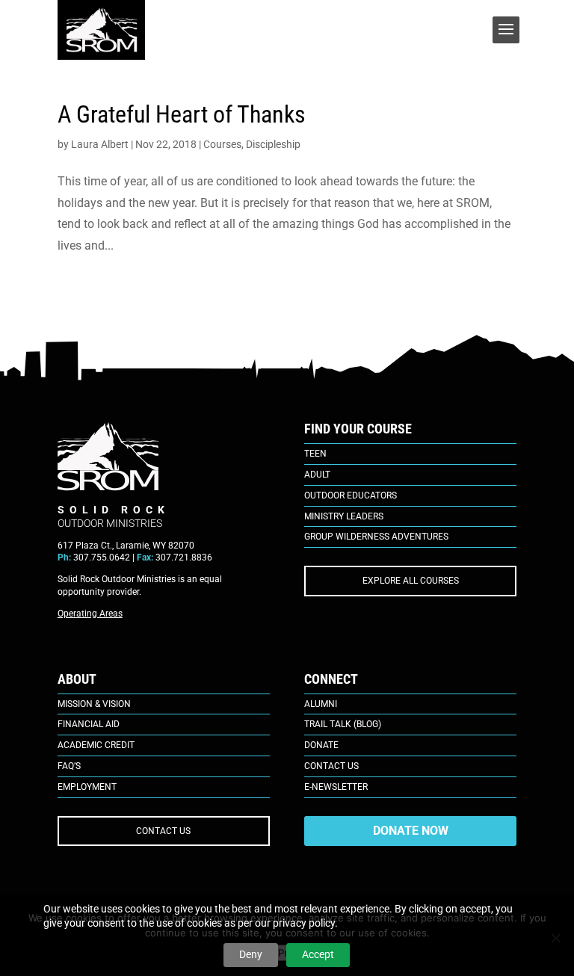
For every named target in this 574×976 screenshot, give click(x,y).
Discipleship (273, 144)
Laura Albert (100, 144)
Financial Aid (89, 724)
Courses (222, 144)
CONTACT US (163, 831)
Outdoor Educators (350, 495)
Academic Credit (96, 745)
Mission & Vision (94, 704)
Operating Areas (90, 613)
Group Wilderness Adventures (376, 536)
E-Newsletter (336, 787)
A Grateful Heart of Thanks (182, 114)
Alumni (320, 704)
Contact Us (331, 766)
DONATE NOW (410, 831)
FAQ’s (69, 766)
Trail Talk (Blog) (342, 724)
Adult (317, 474)
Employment (87, 787)
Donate (321, 745)
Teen (315, 453)
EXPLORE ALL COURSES (410, 580)
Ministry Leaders (343, 516)
